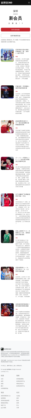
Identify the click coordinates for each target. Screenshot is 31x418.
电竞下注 (3, 405)
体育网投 (3, 398)
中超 (16, 56)
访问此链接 (15, 30)
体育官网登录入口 (6, 396)
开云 (17, 405)
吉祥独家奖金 (15, 36)
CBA (16, 91)
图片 (2, 386)
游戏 (2, 383)
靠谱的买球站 (4, 403)
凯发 (17, 400)
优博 (17, 403)
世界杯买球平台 (20, 381)
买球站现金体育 (5, 400)
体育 (2, 381)
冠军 (17, 398)
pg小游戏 (3, 407)
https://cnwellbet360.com (14, 355)
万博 (17, 407)
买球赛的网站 (20, 379)
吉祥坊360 (6, 2)
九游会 (18, 396)
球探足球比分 (20, 383)
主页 (2, 379)
